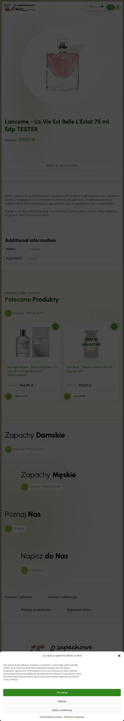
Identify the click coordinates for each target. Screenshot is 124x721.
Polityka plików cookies (51, 717)
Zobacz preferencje (62, 710)
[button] (119, 655)
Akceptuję (62, 692)
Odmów (62, 701)
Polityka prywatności (74, 717)
